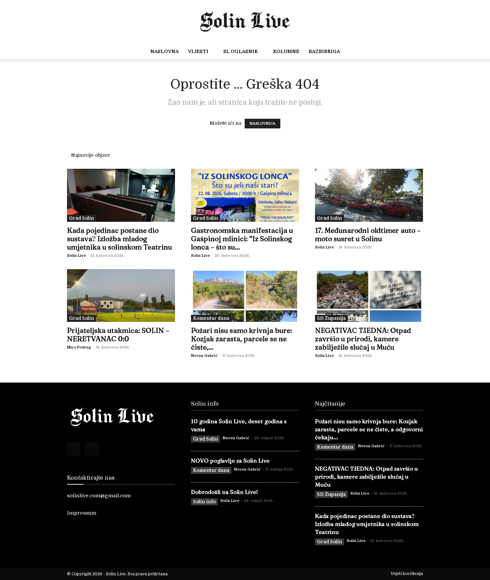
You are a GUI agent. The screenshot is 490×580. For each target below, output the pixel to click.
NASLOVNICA (262, 123)
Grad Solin (81, 218)
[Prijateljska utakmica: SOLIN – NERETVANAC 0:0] (121, 295)
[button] (437, 51)
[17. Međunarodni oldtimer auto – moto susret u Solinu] (369, 195)
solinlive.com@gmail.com (99, 496)
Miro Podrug (79, 347)
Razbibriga (324, 51)
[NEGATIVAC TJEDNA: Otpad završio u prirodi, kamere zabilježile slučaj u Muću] (369, 295)
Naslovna (164, 51)
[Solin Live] (245, 20)
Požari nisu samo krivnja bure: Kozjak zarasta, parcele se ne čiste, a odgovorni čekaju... (369, 429)
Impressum (81, 513)
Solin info (204, 501)
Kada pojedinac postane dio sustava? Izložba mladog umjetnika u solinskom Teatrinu (119, 238)
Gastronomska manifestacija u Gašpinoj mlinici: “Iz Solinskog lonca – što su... (242, 238)
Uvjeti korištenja (407, 573)
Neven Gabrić (204, 356)
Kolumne (286, 51)
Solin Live (76, 255)
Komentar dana (211, 318)
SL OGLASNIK (240, 51)
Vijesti (198, 51)
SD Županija (331, 318)
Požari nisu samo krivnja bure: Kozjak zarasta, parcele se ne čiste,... (241, 338)
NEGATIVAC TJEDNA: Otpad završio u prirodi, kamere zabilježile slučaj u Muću (363, 338)
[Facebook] (73, 449)
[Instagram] (91, 449)
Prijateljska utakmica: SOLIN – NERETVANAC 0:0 (118, 334)
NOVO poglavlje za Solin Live (230, 460)
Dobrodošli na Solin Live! (224, 491)
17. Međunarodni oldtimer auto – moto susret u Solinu (368, 234)
